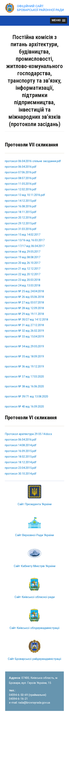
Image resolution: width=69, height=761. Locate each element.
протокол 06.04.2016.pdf (20, 166)
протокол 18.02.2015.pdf (20, 456)
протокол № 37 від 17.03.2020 (24, 376)
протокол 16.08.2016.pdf (20, 206)
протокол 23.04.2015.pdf (20, 468)
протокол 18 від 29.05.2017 (22, 251)
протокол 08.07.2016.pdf (20, 178)
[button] (58, 21)
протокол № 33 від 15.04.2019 (24, 336)
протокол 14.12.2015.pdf (20, 200)
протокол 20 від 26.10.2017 (22, 263)
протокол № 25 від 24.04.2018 (24, 291)
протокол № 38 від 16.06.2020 (24, 386)
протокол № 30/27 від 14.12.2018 (26, 319)
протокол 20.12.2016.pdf (20, 217)
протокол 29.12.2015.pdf (20, 223)
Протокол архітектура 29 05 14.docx (28, 434)
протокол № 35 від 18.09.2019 (24, 356)
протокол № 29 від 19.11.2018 (24, 314)
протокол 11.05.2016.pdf (20, 183)
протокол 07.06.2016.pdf (20, 172)
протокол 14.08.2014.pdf (20, 445)
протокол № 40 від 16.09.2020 (24, 406)
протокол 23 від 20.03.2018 (22, 280)
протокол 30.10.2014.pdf (20, 473)
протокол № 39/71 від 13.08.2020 (26, 396)
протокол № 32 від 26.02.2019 (24, 330)
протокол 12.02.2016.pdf (20, 189)
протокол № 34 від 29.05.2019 (24, 346)
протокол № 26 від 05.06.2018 (24, 297)
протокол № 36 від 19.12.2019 (24, 366)
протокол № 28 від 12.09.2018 (24, 308)
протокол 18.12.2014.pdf (20, 462)
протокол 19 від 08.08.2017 (22, 257)
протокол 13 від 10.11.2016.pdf (25, 195)
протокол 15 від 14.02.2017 (22, 234)
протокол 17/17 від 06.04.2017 (24, 246)
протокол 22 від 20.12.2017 (22, 274)
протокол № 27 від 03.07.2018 (24, 302)
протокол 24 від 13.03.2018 (22, 285)
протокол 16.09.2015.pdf (20, 451)
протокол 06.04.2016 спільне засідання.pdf (33, 161)
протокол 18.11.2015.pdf (20, 212)
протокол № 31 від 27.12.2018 (24, 325)
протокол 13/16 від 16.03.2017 (24, 240)
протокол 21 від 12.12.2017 (22, 268)
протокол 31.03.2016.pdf (20, 229)
